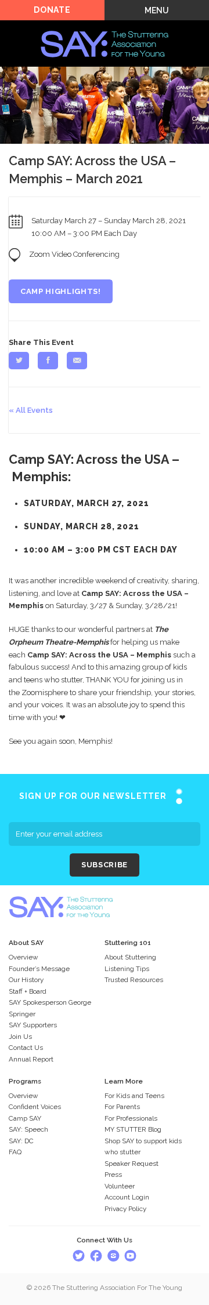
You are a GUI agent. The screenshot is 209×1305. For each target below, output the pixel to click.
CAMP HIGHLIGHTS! (60, 291)
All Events (34, 410)
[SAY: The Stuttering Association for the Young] (104, 27)
